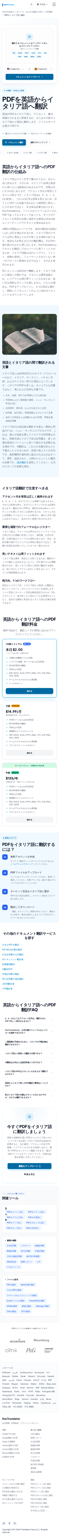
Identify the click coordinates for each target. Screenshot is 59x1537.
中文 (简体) (17, 1406)
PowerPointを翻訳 (37, 1300)
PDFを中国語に (34, 1217)
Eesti (4, 1380)
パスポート (25, 1245)
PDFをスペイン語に (15, 1212)
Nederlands (7, 1391)
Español (50, 1376)
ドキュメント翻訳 (15, 142)
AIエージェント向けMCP (12, 1503)
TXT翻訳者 (7, 988)
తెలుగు (48, 1399)
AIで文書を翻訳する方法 (12, 1499)
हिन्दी (49, 1380)
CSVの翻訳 (11, 1311)
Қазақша (6, 1387)
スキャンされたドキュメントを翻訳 (22, 1295)
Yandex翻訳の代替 (10, 1445)
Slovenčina (40, 1395)
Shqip (17, 1399)
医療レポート (26, 1262)
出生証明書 (11, 1245)
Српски (25, 1399)
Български (39, 1372)
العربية (15, 1372)
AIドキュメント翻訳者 (12, 959)
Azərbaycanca (26, 1372)
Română (20, 1395)
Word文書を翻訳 (28, 1284)
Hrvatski (5, 1384)
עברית (43, 1380)
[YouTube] (15, 1523)
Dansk (23, 1376)
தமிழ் (42, 1399)
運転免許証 (11, 1262)
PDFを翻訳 (11, 1284)
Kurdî (22, 1387)
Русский (30, 1395)
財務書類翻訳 (8, 964)
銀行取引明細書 (33, 1256)
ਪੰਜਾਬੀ (30, 1391)
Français (27, 1380)
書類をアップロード (28, 1166)
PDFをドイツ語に (14, 1222)
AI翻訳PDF (7, 969)
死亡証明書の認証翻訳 (13, 979)
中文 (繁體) (29, 1406)
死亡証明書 (25, 1251)
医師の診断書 (36, 1472)
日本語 (41, 1384)
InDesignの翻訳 (42, 1306)
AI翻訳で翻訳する (9, 1495)
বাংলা (47, 1372)
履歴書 (33, 1468)
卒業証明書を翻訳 (10, 974)
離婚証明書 (11, 1251)
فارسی (11, 1380)
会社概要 (6, 1423)
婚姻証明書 (39, 1245)
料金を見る (29, 1174)
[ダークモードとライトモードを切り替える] (31, 4)
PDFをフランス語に (36, 1212)
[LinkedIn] (4, 1523)
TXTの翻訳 (25, 1311)
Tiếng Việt (6, 1406)
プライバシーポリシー (29, 1423)
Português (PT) (8, 1395)
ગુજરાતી (36, 1380)
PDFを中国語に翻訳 (39, 1499)
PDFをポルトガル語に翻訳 (42, 1495)
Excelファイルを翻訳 (16, 1300)
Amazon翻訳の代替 (10, 1449)
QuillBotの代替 (8, 1457)
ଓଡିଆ (24, 1391)
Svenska (34, 1399)
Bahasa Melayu (47, 1387)
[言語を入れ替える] (29, 69)
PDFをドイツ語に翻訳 (40, 1491)
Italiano (34, 1384)
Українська (46, 1403)
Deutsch (31, 1376)
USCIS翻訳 (35, 1434)
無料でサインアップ (38, 142)
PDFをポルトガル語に (35, 1222)
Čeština (15, 1376)
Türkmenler (16, 1403)
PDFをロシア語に (14, 1228)
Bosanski (6, 1376)
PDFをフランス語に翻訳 (41, 1488)
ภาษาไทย (6, 1403)
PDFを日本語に (32, 1228)
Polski (37, 1391)
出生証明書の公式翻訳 (13, 954)
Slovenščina (7, 1399)
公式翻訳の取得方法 (10, 1488)
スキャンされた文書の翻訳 (13, 1484)
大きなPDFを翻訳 (10, 944)
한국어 (15, 1387)
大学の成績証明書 (14, 1256)
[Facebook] (9, 1523)
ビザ (38, 1262)
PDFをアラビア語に (15, 1217)
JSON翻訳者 (8, 983)
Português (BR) (48, 1391)
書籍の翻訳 (26, 1306)
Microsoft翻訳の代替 (10, 1453)
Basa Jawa (51, 1384)
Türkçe (36, 1403)
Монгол (30, 1387)
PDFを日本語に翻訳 (39, 1503)
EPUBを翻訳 (12, 1306)
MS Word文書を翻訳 (12, 949)
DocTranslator (11, 1418)
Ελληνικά (41, 1376)
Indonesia (24, 1384)
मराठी (37, 1387)
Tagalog (27, 1403)
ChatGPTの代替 (9, 1434)
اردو (54, 1403)
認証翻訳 (21, 462)
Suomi (19, 1380)
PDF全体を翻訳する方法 (12, 1491)
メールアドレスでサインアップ (23, 864)
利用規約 (15, 1423)
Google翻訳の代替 (10, 1438)
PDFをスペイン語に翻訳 (41, 1484)
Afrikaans (6, 1372)
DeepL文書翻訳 (8, 1441)
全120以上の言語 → (39, 1510)
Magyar (14, 1384)
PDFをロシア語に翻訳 (40, 1507)
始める (29, 691)
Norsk (16, 1391)
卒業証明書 (39, 1251)
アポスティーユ (13, 1267)
